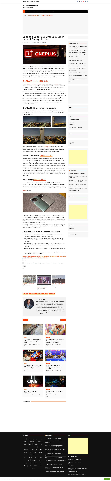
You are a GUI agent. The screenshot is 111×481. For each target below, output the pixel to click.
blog (25, 441)
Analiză (37, 11)
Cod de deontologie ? (72, 460)
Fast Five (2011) (71, 466)
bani (41, 438)
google (40, 446)
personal (40, 454)
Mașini (25, 452)
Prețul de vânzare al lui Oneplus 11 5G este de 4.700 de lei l (35, 84)
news (29, 454)
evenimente (35, 444)
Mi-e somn (70, 463)
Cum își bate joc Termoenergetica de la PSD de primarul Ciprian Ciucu (32, 341)
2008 (29, 438)
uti (30, 465)
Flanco (57, 84)
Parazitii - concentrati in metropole (75, 462)
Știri (33, 11)
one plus (26, 293)
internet (32, 449)
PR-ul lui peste (71, 465)
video (35, 465)
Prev (26, 319)
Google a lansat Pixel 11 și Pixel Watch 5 (53, 464)
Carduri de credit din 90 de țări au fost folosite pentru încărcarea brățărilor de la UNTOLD (55, 341)
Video (47, 11)
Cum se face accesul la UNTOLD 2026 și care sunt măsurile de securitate (54, 367)
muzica (40, 452)
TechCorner (73, 170)
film (41, 444)
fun (35, 446)
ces (30, 444)
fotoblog (30, 446)
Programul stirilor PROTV (73, 471)
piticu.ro (30, 457)
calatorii (25, 444)
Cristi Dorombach (27, 42)
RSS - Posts (71, 142)
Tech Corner (52, 11)
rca (28, 460)
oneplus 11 (33, 293)
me (30, 452)
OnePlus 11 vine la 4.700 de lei (35, 81)
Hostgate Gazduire (72, 234)
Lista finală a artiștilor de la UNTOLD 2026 (77, 63)
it (36, 449)
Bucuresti (39, 441)
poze (41, 457)
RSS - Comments (72, 143)
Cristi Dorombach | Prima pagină (75, 127)
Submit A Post (72, 121)
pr (24, 460)
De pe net (42, 11)
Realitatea (34, 460)
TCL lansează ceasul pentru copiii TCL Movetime (55, 457)
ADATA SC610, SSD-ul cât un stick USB (77, 72)
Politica (36, 457)
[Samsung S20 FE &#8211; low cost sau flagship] (29, 279)
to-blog (35, 462)
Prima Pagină (28, 11)
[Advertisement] (55, 25)
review (46, 293)
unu (25, 465)
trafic (41, 462)
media (35, 452)
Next (62, 319)
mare (41, 449)
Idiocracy (26, 449)
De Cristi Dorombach (30, 6)
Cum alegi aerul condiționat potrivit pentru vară (54, 471)
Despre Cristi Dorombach (35, 1)
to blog (44, 42)
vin (41, 465)
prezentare (40, 293)
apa (33, 438)
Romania (25, 462)
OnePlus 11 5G (46, 156)
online (34, 454)
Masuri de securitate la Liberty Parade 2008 (76, 474)
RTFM (69, 472)
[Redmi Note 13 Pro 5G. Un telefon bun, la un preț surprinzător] (58, 279)
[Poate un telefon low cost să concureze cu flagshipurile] (44, 280)
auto (37, 438)
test (31, 462)
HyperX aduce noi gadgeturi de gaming (77, 173)
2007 (25, 438)
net (24, 454)
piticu (25, 457)
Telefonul (25, 190)
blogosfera (32, 441)
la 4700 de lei (46, 146)
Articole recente (74, 43)
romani (40, 460)
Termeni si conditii (26, 1)
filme (25, 446)
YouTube (33, 468)
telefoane (52, 293)
